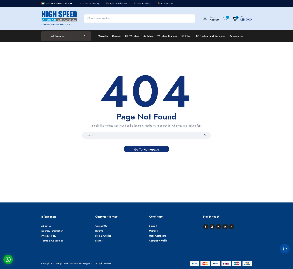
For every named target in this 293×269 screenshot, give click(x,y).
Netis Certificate (157, 235)
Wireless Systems (167, 36)
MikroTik (103, 36)
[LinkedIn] (225, 226)
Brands (99, 240)
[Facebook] (205, 226)
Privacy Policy (48, 235)
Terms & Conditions (52, 240)
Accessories (236, 36)
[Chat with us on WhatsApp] (8, 259)
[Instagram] (212, 226)
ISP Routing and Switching (210, 36)
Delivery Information (52, 231)
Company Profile (158, 240)
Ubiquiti (116, 36)
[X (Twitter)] (218, 226)
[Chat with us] (285, 248)
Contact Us (101, 226)
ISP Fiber (186, 36)
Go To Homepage (146, 149)
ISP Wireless (132, 36)
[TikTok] (231, 226)
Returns (99, 231)
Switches (148, 36)
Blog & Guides (103, 235)
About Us (46, 226)
